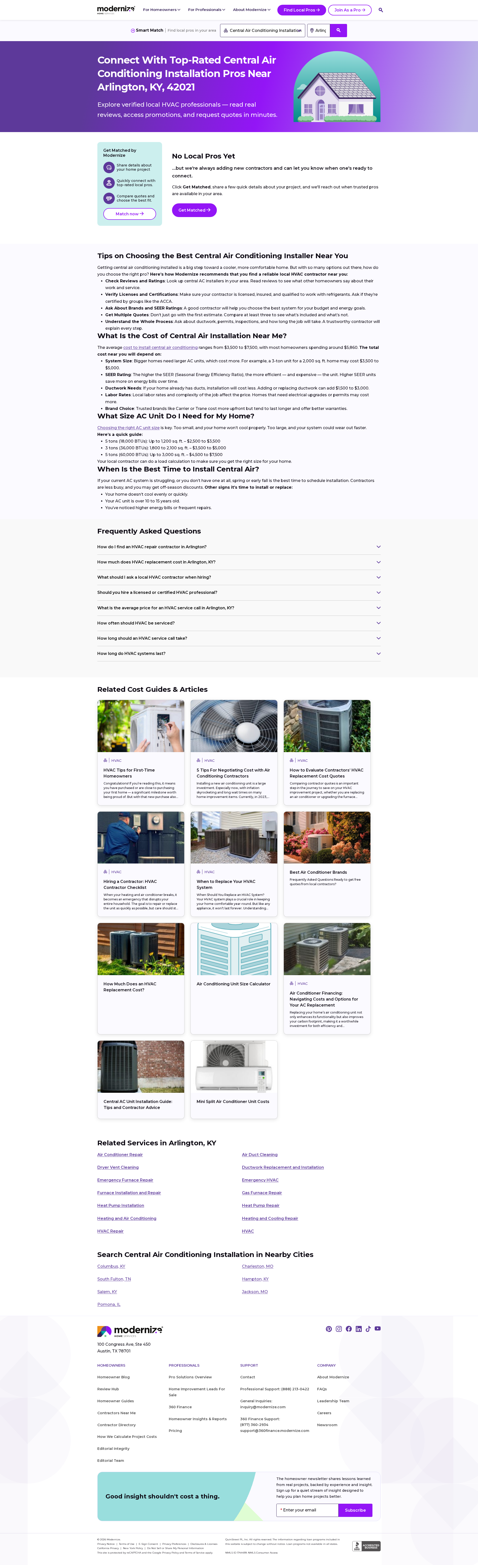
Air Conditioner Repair (120, 1154)
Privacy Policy (170, 1552)
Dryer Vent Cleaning (118, 1167)
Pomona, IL (108, 1304)
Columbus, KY (111, 1266)
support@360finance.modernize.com (274, 1430)
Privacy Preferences (174, 1544)
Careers (324, 1413)
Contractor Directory (116, 1425)
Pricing (175, 1430)
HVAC (248, 1231)
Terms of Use (127, 1544)
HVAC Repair (110, 1231)
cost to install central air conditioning (160, 347)
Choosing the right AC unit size (128, 427)
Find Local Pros (299, 10)
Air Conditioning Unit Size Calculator (234, 984)
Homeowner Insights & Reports (198, 1419)
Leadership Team (333, 1401)
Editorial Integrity (113, 1448)
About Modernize (250, 9)
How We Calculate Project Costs (127, 1436)
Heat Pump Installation (120, 1205)
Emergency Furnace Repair (125, 1180)
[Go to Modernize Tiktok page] (368, 1329)
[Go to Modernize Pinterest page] (329, 1329)
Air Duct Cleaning (260, 1154)
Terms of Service (195, 1552)
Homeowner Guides (115, 1401)
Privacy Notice (106, 1544)
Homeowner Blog (113, 1377)
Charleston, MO (257, 1266)
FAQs (322, 1389)
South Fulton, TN (114, 1279)
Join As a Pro (348, 10)
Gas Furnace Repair (262, 1192)
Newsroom (327, 1425)
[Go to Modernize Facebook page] (349, 1329)
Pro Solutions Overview (190, 1377)
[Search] (381, 10)
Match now (128, 214)
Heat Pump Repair (261, 1205)
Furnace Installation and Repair (129, 1192)
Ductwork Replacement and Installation (283, 1167)
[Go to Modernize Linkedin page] (359, 1329)
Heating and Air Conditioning (126, 1218)
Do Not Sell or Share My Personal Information (175, 1548)
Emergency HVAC (260, 1180)
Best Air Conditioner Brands (318, 872)
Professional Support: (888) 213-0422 (274, 1389)
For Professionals (205, 9)
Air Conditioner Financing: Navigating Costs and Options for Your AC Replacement (324, 999)
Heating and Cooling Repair (270, 1218)
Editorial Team (110, 1460)
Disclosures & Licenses (203, 1544)
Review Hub (108, 1389)
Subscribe (355, 1510)
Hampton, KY (255, 1279)
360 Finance (180, 1407)
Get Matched (192, 210)
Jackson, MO (255, 1291)
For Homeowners (160, 9)
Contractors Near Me (116, 1413)
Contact (247, 1377)
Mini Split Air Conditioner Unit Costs (233, 1101)
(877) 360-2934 (254, 1424)
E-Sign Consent (149, 1544)
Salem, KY (107, 1291)
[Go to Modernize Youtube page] (378, 1329)
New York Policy (133, 1548)
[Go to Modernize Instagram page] (339, 1329)
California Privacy (108, 1548)
